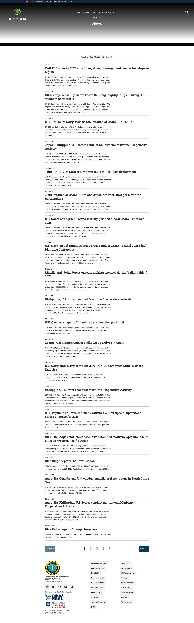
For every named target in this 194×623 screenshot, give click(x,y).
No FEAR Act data (97, 583)
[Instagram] (17, 18)
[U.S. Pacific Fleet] (17, 12)
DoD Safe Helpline (97, 568)
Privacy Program (127, 592)
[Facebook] (10, 18)
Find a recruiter (126, 568)
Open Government (127, 583)
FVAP (93, 607)
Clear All (109, 57)
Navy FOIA (95, 573)
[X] (13, 18)
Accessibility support (99, 563)
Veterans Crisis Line (98, 602)
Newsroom (96, 17)
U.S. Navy (94, 597)
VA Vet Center (126, 602)
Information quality (97, 578)
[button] (68, 2)
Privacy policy (96, 592)
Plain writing (125, 588)
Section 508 (125, 563)
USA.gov (124, 597)
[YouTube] (24, 18)
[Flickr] (21, 18)
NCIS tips (124, 578)
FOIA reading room (128, 573)
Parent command (97, 588)
